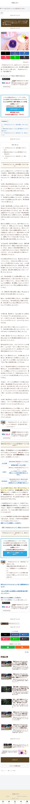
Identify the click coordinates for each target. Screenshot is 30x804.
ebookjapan (4, 481)
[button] (24, 57)
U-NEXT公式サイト (15, 109)
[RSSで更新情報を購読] (22, 647)
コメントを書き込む (15, 766)
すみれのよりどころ (15, 623)
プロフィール (15, 798)
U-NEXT (4, 472)
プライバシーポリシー (22, 796)
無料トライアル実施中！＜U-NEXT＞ (11, 523)
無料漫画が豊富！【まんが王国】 (18, 465)
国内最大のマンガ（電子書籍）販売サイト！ (19, 482)
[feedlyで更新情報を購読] (8, 647)
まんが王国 (4, 463)
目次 (13, 144)
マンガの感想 (5, 623)
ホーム (7, 796)
